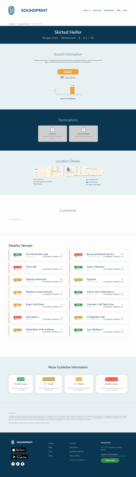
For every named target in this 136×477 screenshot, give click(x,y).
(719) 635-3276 (93, 179)
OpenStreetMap (85, 175)
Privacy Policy (75, 456)
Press (125, 10)
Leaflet (77, 175)
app (46, 62)
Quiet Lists (97, 10)
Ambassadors (109, 10)
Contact (73, 443)
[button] (68, 169)
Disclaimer (74, 447)
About (86, 10)
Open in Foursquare (94, 184)
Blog (118, 10)
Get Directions (92, 182)
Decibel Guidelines (77, 452)
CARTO (100, 175)
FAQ (50, 452)
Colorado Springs (24, 24)
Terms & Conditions (77, 460)
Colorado (12, 24)
